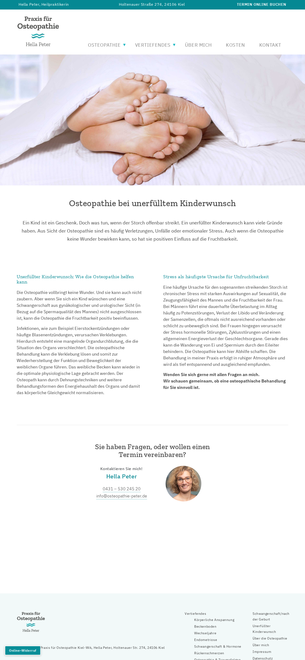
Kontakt (270, 45)
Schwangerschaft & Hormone (217, 646)
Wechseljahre (205, 633)
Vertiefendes (195, 613)
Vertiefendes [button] (153, 45)
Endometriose (205, 640)
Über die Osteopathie (270, 638)
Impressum (262, 652)
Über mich (198, 45)
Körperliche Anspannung (214, 620)
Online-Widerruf (22, 650)
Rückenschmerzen (209, 653)
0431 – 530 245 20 (122, 488)
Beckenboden (205, 626)
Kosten (235, 45)
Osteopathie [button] (104, 45)
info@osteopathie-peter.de (121, 496)
